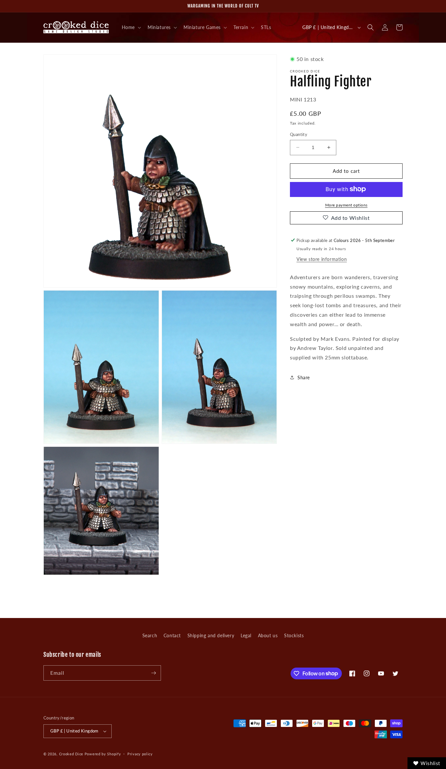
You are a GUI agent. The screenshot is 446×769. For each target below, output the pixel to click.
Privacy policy (140, 754)
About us (268, 635)
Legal (246, 635)
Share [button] (303, 377)
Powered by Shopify (103, 754)
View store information (321, 259)
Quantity (298, 134)
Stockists (294, 635)
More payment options (346, 204)
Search (149, 635)
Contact (172, 635)
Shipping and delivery (210, 635)
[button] (131, 27)
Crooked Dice (71, 754)
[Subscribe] (153, 673)
